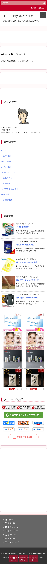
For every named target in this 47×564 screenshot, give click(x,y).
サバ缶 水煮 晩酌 (22, 227)
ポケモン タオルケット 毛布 (26, 262)
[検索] (44, 3)
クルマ (6, 156)
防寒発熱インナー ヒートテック (28, 298)
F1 (3, 150)
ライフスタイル (9, 189)
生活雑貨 (7, 200)
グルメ (6, 161)
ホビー (5, 183)
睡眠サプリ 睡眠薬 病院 (25, 245)
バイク (6, 167)
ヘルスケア (7, 178)
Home (5, 54)
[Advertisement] (23, 477)
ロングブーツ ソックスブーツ (27, 280)
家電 (5, 194)
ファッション (8, 172)
